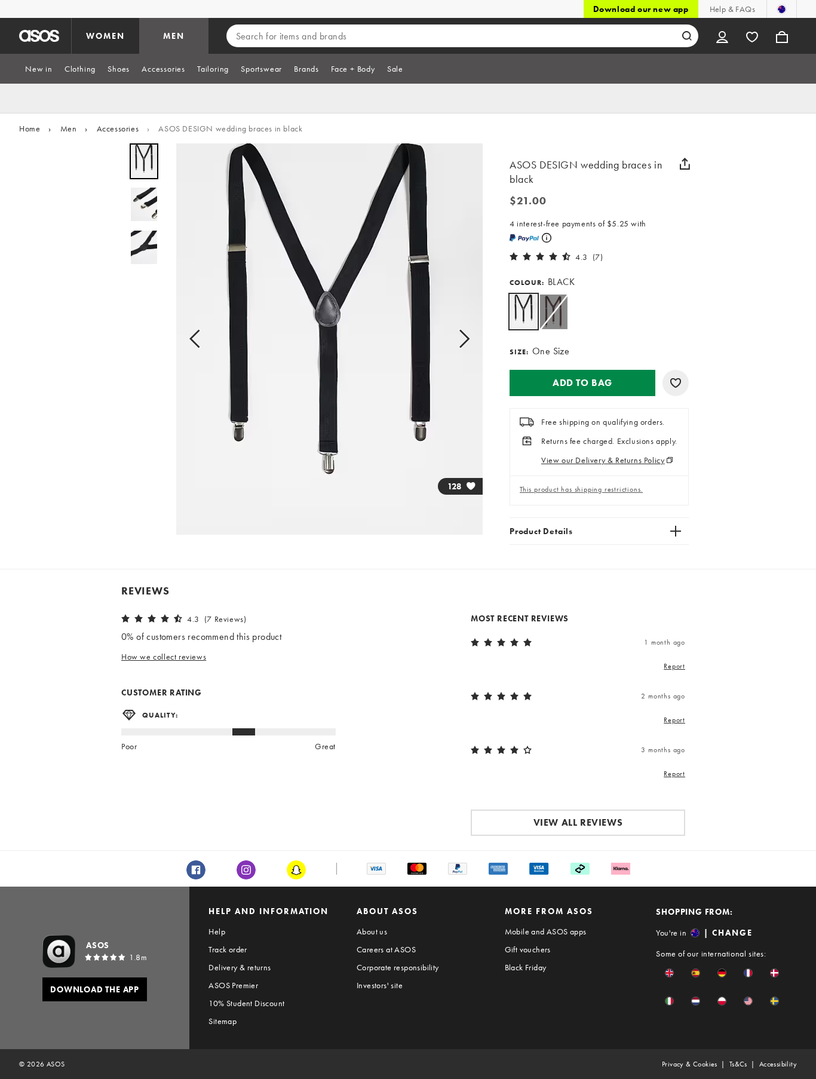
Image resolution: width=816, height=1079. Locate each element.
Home (29, 128)
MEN (174, 35)
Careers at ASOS (386, 949)
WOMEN (105, 35)
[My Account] (722, 36)
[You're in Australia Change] (781, 9)
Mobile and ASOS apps (546, 931)
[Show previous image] (198, 339)
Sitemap (222, 1021)
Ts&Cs (738, 1064)
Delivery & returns (239, 967)
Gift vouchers (528, 949)
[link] (523, 311)
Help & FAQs (732, 9)
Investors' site (380, 985)
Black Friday (526, 967)
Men (68, 128)
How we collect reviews (163, 656)
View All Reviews (578, 822)
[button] (582, 383)
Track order (227, 949)
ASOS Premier (233, 985)
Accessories (118, 128)
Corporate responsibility (398, 967)
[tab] (39, 69)
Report (674, 666)
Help (216, 931)
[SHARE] (684, 163)
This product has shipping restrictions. (581, 489)
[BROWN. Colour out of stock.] (553, 311)
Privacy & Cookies (689, 1064)
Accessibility (778, 1064)
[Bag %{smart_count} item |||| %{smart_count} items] (782, 36)
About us (372, 931)
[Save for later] (675, 383)
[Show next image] (460, 339)
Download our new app (641, 9)
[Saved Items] (752, 36)
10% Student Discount (246, 1003)
